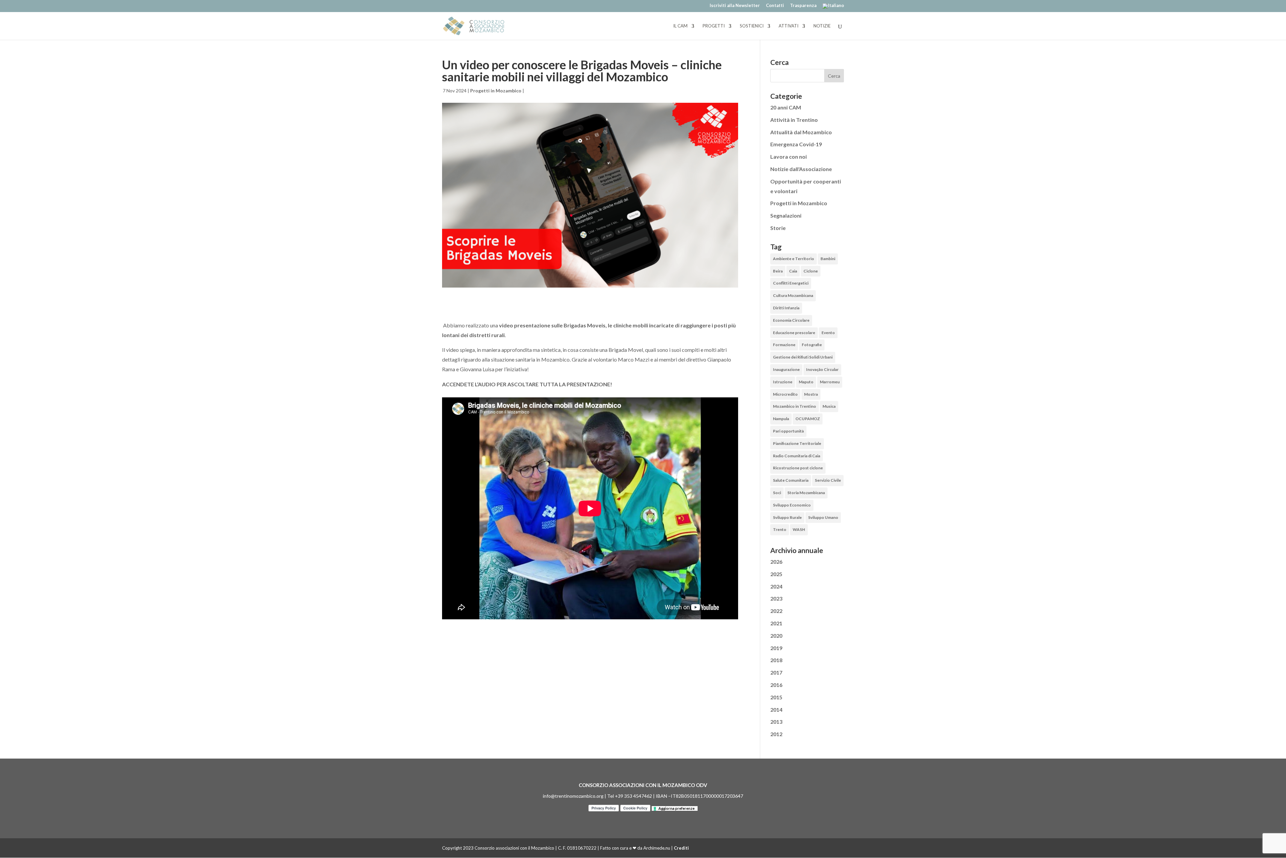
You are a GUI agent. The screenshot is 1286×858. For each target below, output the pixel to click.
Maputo (806, 381)
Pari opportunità (788, 431)
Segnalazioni (785, 215)
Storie (778, 228)
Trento (779, 529)
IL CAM (680, 26)
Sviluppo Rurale (787, 517)
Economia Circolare (791, 320)
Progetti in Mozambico (495, 90)
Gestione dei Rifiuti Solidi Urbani (803, 357)
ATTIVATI (788, 26)
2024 (776, 586)
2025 (776, 574)
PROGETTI (714, 26)
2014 (776, 709)
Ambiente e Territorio (793, 258)
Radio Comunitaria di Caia (796, 455)
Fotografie (812, 344)
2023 (776, 598)
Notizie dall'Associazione (801, 169)
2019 (776, 648)
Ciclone (810, 271)
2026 (776, 561)
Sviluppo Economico (792, 505)
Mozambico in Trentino (794, 406)
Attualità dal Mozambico (801, 132)
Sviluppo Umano (823, 517)
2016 (776, 685)
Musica (829, 406)
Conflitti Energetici (790, 283)
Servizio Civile (828, 480)
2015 (776, 697)
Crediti (681, 848)
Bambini (827, 258)
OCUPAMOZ (807, 418)
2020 (776, 635)
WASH (799, 529)
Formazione (784, 344)
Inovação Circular (822, 369)
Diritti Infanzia (786, 307)
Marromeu (830, 381)
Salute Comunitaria (790, 480)
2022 (776, 611)
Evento (828, 332)
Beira (778, 271)
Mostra (811, 394)
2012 (776, 734)
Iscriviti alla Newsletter (735, 5)
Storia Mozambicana (806, 492)
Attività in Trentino (794, 119)
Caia (793, 271)
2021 (776, 623)
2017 (776, 672)
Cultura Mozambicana (793, 295)
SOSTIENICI (752, 26)
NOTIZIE (822, 26)
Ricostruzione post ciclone (798, 467)
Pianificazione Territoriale (797, 443)
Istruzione (782, 381)
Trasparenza (803, 5)
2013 (776, 721)
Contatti (775, 5)
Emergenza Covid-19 (796, 144)
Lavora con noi (788, 156)
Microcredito (785, 394)
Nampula (781, 418)
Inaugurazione (786, 369)
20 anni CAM (785, 107)
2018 (776, 660)
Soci (777, 492)
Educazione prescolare (794, 332)
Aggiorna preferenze (676, 808)
